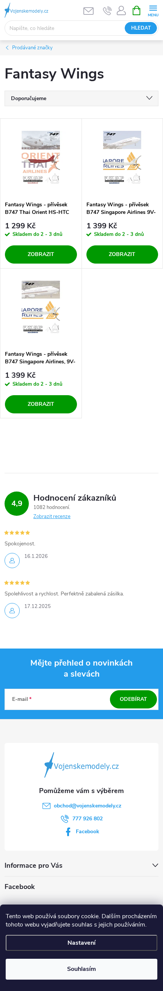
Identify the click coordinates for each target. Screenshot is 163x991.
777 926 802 (87, 818)
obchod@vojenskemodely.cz (87, 805)
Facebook (87, 831)
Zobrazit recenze (52, 516)
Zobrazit (41, 254)
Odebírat (133, 699)
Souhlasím (81, 969)
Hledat (141, 28)
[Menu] (153, 10)
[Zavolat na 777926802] (107, 11)
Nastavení (81, 943)
